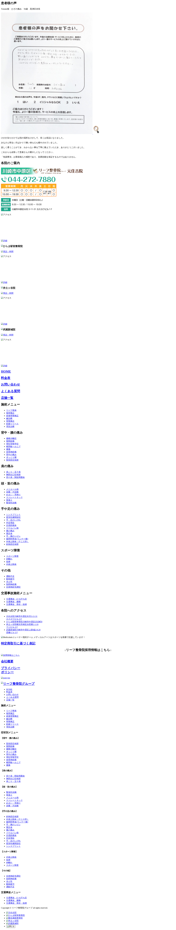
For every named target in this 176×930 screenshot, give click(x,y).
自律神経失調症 (13, 587)
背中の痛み (11, 455)
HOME (6, 371)
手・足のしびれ (13, 520)
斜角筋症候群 (12, 544)
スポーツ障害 (12, 556)
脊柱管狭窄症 (12, 444)
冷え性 (9, 582)
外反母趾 (10, 523)
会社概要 (7, 661)
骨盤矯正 (10, 421)
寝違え (9, 500)
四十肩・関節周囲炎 (15, 477)
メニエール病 (12, 489)
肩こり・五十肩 (13, 472)
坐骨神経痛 (11, 452)
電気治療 (10, 426)
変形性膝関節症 (13, 517)
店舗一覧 (7, 397)
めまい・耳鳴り (13, 495)
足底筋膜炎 (11, 525)
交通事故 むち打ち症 (16, 599)
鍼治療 (9, 418)
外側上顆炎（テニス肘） (17, 541)
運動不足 (10, 576)
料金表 (5, 378)
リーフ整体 (11, 410)
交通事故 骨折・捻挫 (16, 604)
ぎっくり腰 (11, 457)
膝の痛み (10, 531)
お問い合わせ (10, 384)
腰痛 (8, 449)
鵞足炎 (9, 533)
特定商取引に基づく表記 (18, 643)
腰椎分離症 (11, 438)
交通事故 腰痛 (13, 602)
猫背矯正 (10, 413)
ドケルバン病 (12, 528)
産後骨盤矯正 (12, 416)
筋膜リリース (12, 424)
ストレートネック (14, 497)
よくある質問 (10, 391)
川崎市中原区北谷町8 (24, 622)
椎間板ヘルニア (13, 446)
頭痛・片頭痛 (12, 492)
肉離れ (9, 559)
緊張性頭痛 (11, 503)
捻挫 (8, 561)
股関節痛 (10, 441)
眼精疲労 (10, 579)
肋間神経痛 (11, 584)
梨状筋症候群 (12, 460)
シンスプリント (13, 514)
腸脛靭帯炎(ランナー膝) (17, 539)
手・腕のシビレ (13, 536)
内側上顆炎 (11, 564)
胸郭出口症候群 (13, 475)
